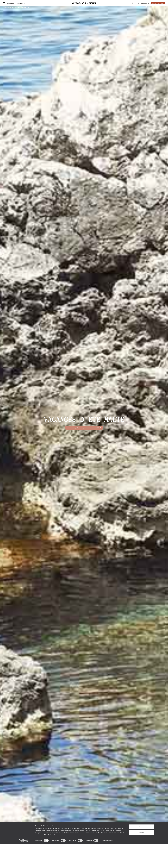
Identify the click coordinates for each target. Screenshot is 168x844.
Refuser (141, 832)
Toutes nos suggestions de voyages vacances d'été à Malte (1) (84, 428)
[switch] (63, 840)
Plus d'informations (50, 835)
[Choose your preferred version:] (133, 3)
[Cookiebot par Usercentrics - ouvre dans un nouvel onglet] (23, 840)
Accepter (141, 827)
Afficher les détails (107, 840)
